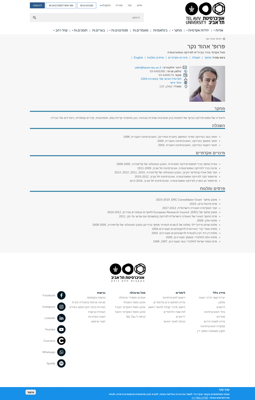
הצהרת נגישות (96, 311)
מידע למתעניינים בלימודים (169, 302)
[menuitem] (139, 5)
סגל (130, 5)
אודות (219, 30)
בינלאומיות (160, 30)
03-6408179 (170, 75)
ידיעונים (180, 316)
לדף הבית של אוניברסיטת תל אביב (224, 39)
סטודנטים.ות (119, 30)
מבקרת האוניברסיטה (212, 326)
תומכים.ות (80, 30)
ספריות (119, 5)
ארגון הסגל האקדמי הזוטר (130, 311)
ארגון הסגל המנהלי (134, 302)
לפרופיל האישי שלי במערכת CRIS (161, 78)
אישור (30, 392)
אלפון (139, 5)
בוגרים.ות (98, 30)
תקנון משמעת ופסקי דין (211, 331)
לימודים (180, 292)
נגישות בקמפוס (96, 297)
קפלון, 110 (170, 86)
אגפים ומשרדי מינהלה (132, 297)
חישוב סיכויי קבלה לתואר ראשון (166, 307)
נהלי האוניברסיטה (214, 311)
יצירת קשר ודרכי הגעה (212, 297)
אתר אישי (175, 82)
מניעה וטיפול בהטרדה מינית (88, 302)
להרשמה (37, 5)
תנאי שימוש (98, 321)
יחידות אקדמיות (198, 30)
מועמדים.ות (140, 30)
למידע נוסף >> (200, 397)
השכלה (196, 57)
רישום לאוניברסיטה (174, 297)
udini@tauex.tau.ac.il (148, 67)
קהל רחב (61, 30)
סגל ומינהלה (137, 292)
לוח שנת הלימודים (174, 311)
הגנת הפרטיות (96, 316)
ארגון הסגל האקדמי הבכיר (130, 307)
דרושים (221, 307)
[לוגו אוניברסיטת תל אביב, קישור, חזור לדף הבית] (205, 13)
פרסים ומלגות (155, 57)
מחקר (178, 30)
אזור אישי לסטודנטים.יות (61, 5)
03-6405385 (165, 71)
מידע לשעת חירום (214, 321)
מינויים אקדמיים (178, 57)
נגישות (101, 292)
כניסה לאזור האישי (174, 321)
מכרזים (221, 316)
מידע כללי (219, 292)
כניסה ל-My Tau (135, 316)
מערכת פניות (86, 5)
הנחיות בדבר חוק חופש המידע (87, 307)
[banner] (127, 17)
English (106, 5)
